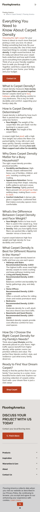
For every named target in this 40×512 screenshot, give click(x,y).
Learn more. (15, 500)
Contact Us (11, 78)
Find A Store (14, 436)
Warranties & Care (10, 464)
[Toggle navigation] (35, 4)
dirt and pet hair (26, 190)
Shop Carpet (12, 390)
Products (6, 453)
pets (8, 175)
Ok (20, 504)
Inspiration (7, 458)
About (5, 469)
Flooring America (8, 12)
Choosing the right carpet (13, 38)
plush (22, 136)
